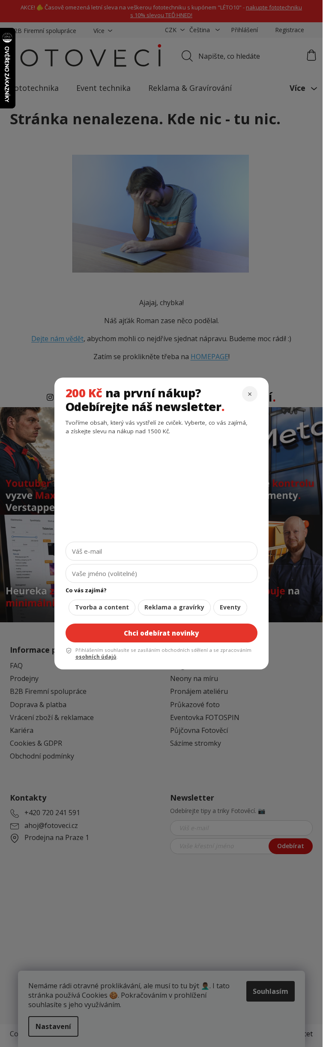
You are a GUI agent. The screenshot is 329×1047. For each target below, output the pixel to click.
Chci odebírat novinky (161, 633)
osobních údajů (96, 657)
